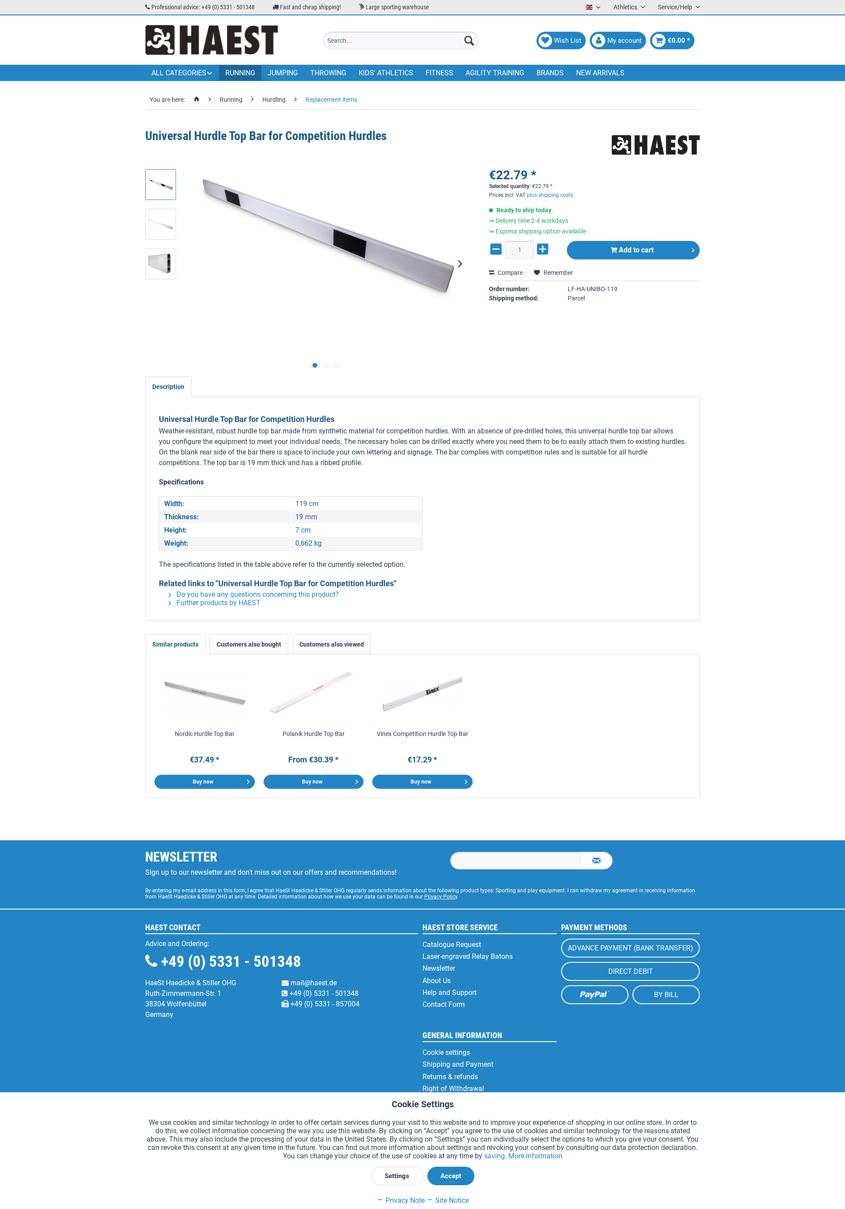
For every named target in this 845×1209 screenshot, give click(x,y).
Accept (451, 1176)
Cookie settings (446, 1052)
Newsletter (438, 968)
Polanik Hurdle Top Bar (314, 733)
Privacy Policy (440, 897)
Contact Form (443, 1004)
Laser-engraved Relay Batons (467, 956)
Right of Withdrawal (453, 1088)
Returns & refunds (450, 1076)
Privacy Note (404, 1200)
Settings (397, 1176)
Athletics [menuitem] (626, 7)
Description (168, 386)
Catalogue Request (451, 944)
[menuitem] (400, 40)
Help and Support (449, 992)
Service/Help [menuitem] (676, 7)
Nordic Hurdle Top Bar (205, 733)
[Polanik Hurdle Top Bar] (314, 694)
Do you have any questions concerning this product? (257, 594)
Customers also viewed (331, 644)
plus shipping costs (550, 195)
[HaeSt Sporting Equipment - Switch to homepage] (211, 40)
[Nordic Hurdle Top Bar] (204, 694)
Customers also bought (249, 644)
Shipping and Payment (457, 1064)
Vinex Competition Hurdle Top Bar (422, 733)
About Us (436, 980)
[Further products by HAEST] (656, 144)
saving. (496, 1156)
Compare (509, 272)
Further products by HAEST (218, 603)
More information (535, 1156)
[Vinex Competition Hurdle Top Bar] (422, 694)
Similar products (175, 644)
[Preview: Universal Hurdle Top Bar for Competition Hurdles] (160, 184)
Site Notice (451, 1200)
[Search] (469, 40)
